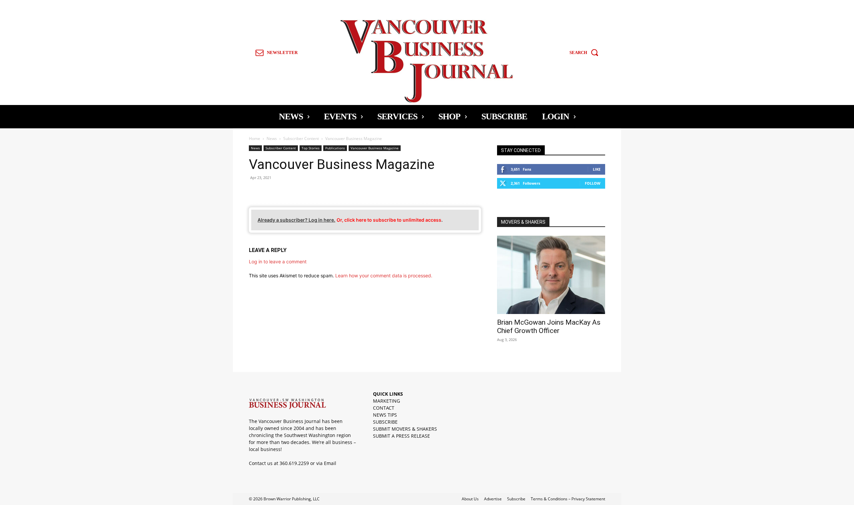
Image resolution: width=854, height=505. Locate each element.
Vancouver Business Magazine (375, 148)
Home (254, 138)
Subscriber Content (301, 138)
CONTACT (383, 408)
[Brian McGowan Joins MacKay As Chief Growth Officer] (551, 275)
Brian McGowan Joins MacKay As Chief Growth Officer (548, 326)
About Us (470, 499)
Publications (335, 148)
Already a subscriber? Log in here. (296, 220)
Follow (592, 183)
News (272, 138)
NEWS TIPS (385, 415)
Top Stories (311, 148)
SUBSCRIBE (385, 422)
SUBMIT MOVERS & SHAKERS (405, 429)
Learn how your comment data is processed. (383, 275)
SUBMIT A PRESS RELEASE (401, 436)
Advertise (493, 499)
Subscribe (516, 499)
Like (596, 169)
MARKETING (386, 401)
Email (330, 463)
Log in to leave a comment (278, 261)
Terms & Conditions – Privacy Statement (568, 499)
